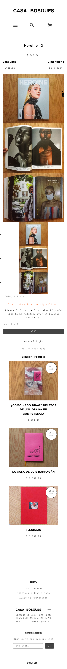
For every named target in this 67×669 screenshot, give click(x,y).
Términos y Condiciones (33, 593)
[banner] (33, 10)
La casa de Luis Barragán (33, 471)
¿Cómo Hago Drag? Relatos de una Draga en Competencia (33, 409)
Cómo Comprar (33, 589)
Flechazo (33, 529)
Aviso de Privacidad (33, 598)
